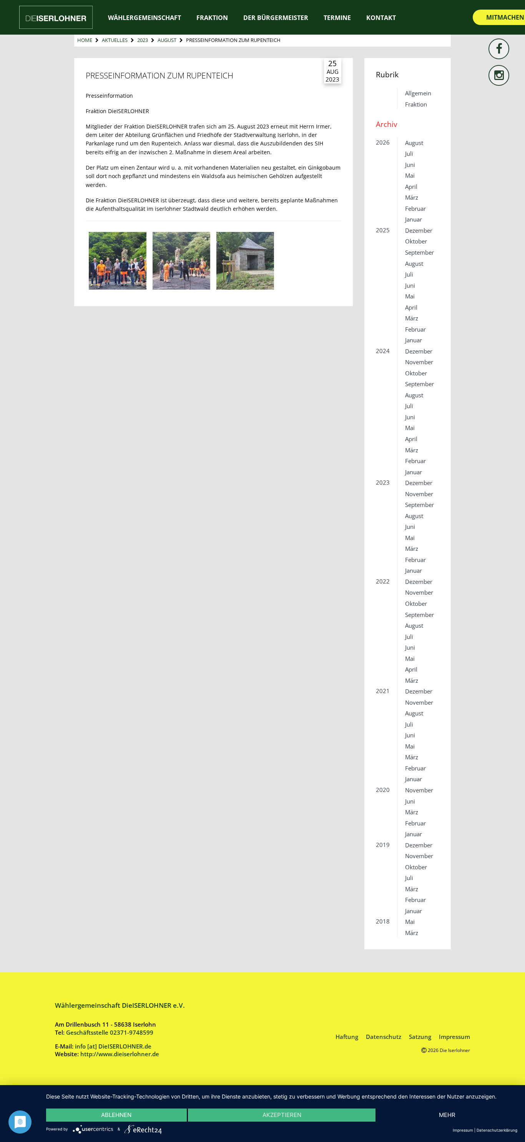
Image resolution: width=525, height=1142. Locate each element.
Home (84, 40)
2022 (383, 581)
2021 (383, 691)
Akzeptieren (281, 1115)
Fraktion (416, 104)
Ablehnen (116, 1115)
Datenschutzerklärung (497, 1130)
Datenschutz (383, 1036)
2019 (383, 845)
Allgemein (418, 93)
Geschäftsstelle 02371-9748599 (109, 1032)
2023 (142, 40)
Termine (337, 17)
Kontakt (381, 17)
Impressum (454, 1036)
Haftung (347, 1036)
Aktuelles (115, 40)
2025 (383, 230)
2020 (383, 790)
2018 (383, 921)
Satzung (420, 1036)
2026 (383, 142)
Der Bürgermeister (275, 17)
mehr (447, 1115)
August (167, 40)
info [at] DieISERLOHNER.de (113, 1046)
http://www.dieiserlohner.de (119, 1054)
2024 (383, 351)
